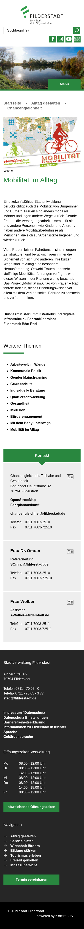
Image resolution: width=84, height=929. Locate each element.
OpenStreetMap (23, 500)
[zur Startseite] (42, 15)
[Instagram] (61, 40)
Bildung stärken (23, 850)
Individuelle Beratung (27, 390)
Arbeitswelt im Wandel (28, 364)
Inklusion (17, 410)
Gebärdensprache (18, 736)
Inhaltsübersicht (23, 865)
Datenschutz (34, 712)
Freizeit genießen (24, 860)
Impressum (12, 712)
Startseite (12, 103)
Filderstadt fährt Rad (20, 324)
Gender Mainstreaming (28, 377)
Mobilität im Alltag (24, 429)
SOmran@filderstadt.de (29, 564)
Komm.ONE (65, 916)
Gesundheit (19, 403)
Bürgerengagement (26, 416)
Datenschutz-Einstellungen (25, 717)
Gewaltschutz (21, 384)
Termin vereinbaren (31, 879)
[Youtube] (69, 40)
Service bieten (22, 841)
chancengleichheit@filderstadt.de (37, 513)
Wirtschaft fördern (25, 846)
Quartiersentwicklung (27, 397)
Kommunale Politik (25, 371)
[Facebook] (53, 40)
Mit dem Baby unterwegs (30, 423)
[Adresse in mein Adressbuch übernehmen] (70, 476)
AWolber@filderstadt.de (29, 615)
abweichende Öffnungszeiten (31, 807)
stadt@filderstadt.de (19, 698)
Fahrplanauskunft (24, 505)
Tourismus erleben (25, 855)
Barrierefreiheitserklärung (24, 722)
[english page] (77, 40)
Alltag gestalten (45, 103)
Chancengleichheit (24, 108)
